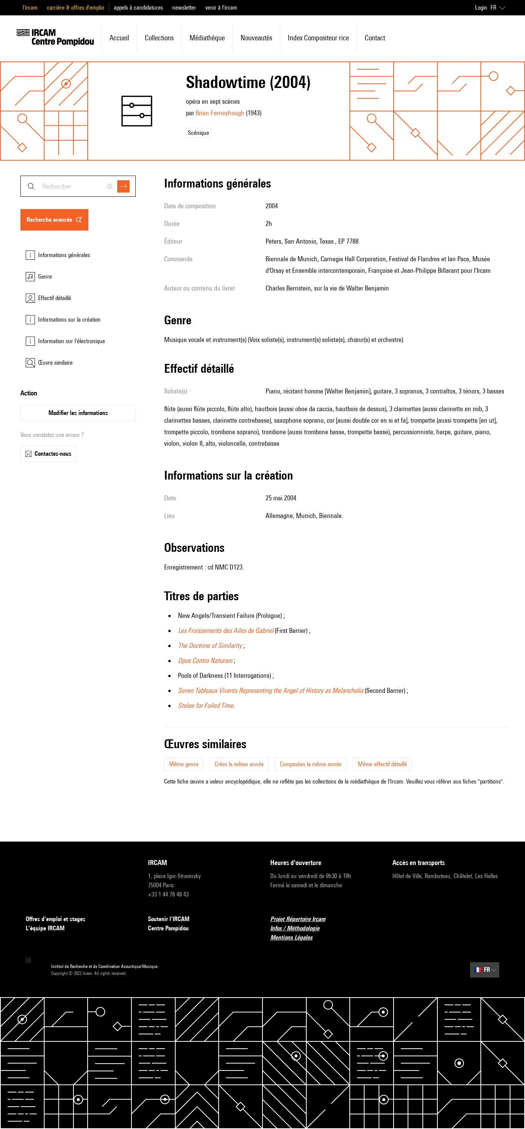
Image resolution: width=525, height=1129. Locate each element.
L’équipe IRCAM (45, 928)
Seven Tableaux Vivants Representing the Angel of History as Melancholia (270, 690)
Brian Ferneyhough (220, 113)
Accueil (119, 37)
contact (375, 37)
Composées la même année (311, 764)
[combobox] (78, 186)
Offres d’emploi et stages (55, 919)
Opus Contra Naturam (205, 660)
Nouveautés (256, 37)
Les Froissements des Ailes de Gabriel (225, 630)
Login (481, 7)
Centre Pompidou (168, 928)
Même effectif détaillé (382, 764)
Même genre (183, 764)
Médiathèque (207, 37)
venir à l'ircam (221, 7)
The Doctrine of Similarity (210, 645)
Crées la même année (239, 764)
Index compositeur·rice (318, 37)
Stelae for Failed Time (205, 705)
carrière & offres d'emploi (75, 7)
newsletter (184, 7)
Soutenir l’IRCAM (168, 919)
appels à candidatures (138, 7)
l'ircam (30, 7)
